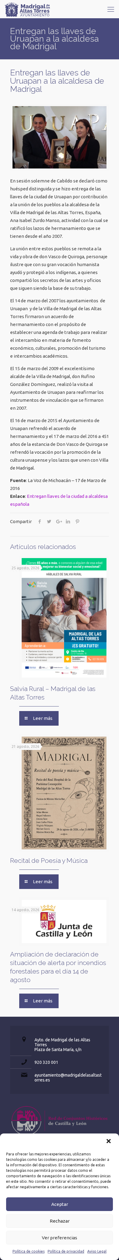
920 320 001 (46, 1062)
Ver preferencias (59, 1237)
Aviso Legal (96, 1251)
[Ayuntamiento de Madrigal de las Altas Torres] (27, 9)
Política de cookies (29, 1251)
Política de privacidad (66, 1251)
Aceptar (59, 1204)
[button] (109, 1141)
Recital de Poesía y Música (49, 860)
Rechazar (60, 1221)
